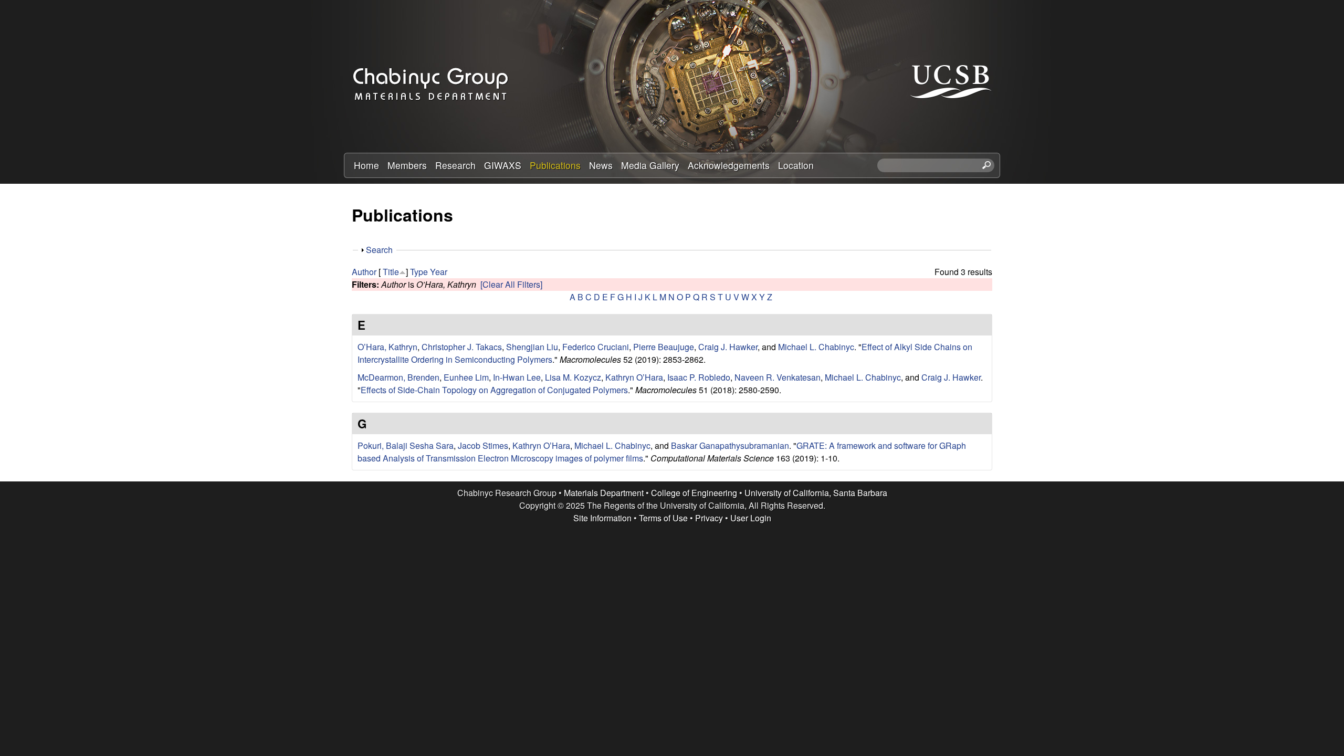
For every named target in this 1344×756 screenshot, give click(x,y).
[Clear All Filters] (511, 284)
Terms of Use (663, 518)
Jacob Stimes (483, 445)
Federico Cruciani (595, 347)
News (601, 165)
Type (419, 272)
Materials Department (604, 493)
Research (455, 165)
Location (796, 165)
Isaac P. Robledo (698, 377)
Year (438, 272)
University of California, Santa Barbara (815, 493)
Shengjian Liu (532, 347)
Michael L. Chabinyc (816, 347)
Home (366, 165)
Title (391, 272)
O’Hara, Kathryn (387, 347)
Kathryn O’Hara (634, 377)
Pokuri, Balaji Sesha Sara (406, 445)
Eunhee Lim (466, 377)
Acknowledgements (729, 165)
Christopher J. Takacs (462, 347)
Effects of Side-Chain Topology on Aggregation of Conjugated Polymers (494, 390)
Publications (555, 165)
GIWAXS (502, 165)
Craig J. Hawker (728, 347)
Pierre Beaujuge (663, 347)
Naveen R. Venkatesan (777, 377)
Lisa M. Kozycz (573, 377)
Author (364, 272)
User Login (750, 518)
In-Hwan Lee (517, 377)
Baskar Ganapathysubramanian (730, 445)
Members (407, 165)
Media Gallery (650, 165)
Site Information (602, 518)
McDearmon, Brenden (398, 377)
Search (379, 250)
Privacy (709, 518)
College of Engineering (694, 493)
